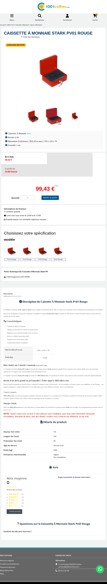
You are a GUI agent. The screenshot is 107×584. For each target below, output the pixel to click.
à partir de (11, 170)
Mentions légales (7, 560)
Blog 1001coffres (6, 570)
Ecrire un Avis (15, 511)
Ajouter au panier (50, 197)
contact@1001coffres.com (68, 567)
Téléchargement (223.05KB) (18, 277)
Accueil (2, 25)
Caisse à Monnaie (35, 25)
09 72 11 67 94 (63, 571)
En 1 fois (9, 158)
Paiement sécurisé (7, 567)
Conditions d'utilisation (9, 564)
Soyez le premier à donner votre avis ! (74, 477)
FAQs (2, 574)
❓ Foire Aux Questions (30, 37)
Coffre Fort (10, 25)
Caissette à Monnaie (21, 25)
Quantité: (15, 198)
